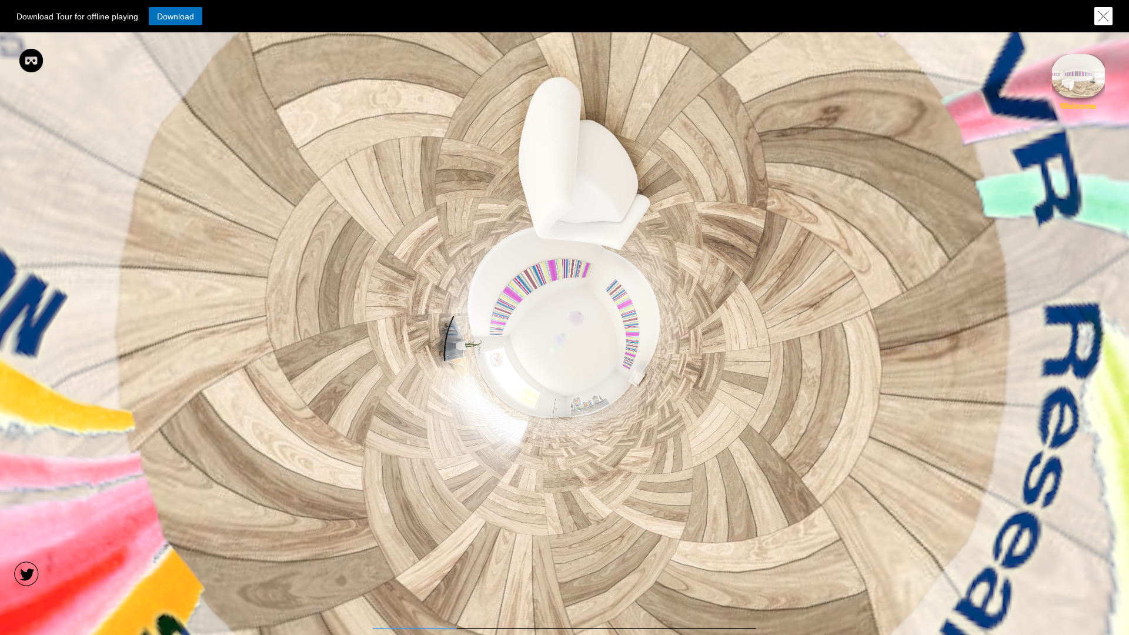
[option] (1078, 82)
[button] (175, 16)
